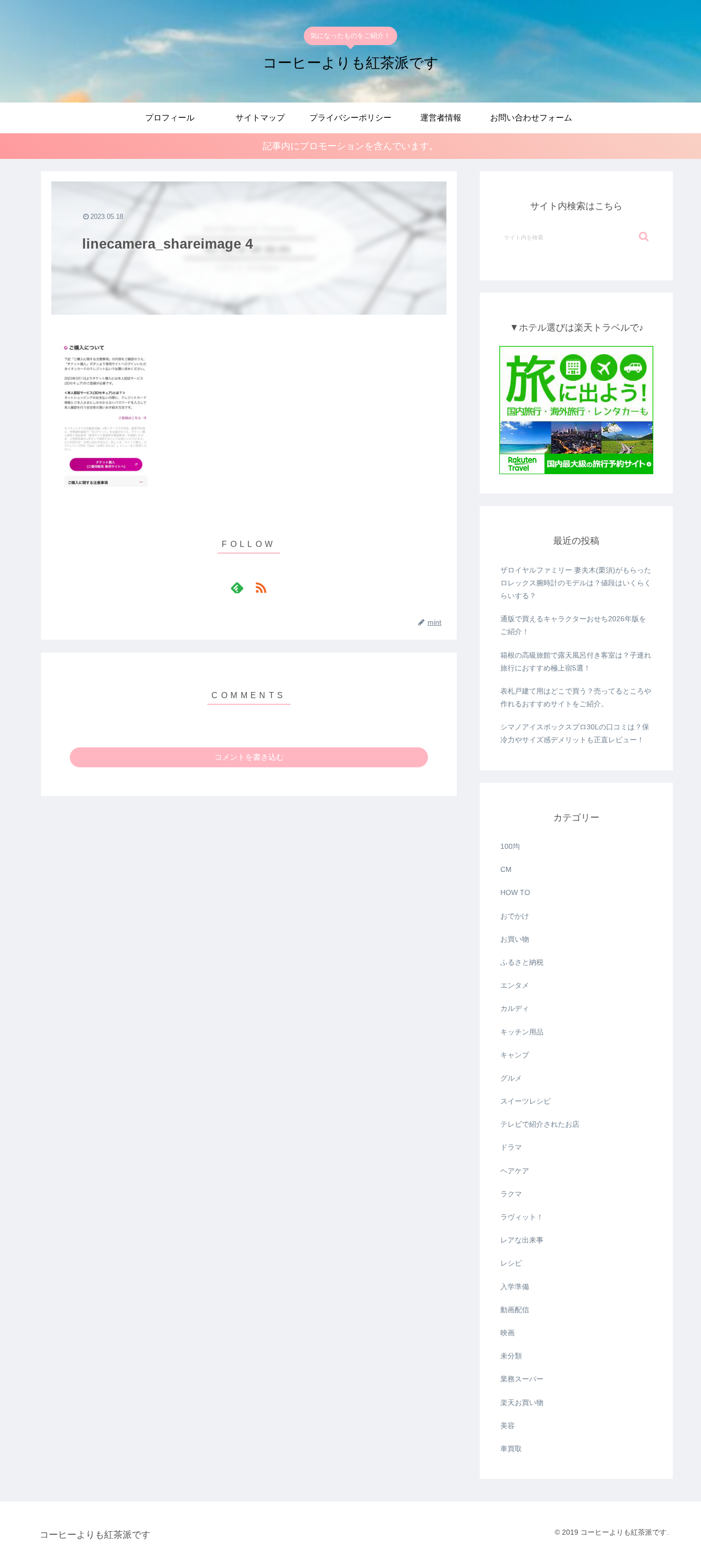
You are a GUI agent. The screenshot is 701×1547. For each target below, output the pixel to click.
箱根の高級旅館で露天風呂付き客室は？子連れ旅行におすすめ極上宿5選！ (575, 661)
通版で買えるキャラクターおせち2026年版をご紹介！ (573, 625)
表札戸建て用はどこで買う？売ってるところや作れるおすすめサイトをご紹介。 (575, 697)
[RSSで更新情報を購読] (260, 587)
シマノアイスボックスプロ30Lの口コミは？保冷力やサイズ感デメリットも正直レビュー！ (574, 733)
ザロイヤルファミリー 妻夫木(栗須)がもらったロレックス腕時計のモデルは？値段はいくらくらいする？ (575, 583)
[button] (644, 236)
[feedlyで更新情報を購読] (237, 587)
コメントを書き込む (249, 756)
